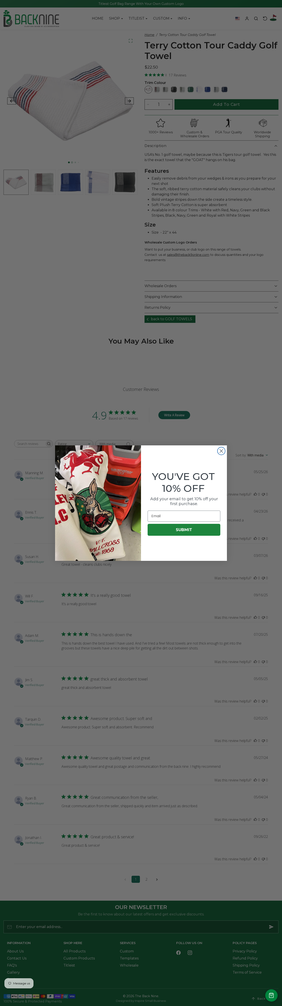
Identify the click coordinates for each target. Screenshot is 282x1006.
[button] (271, 995)
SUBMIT (184, 529)
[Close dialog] (221, 451)
